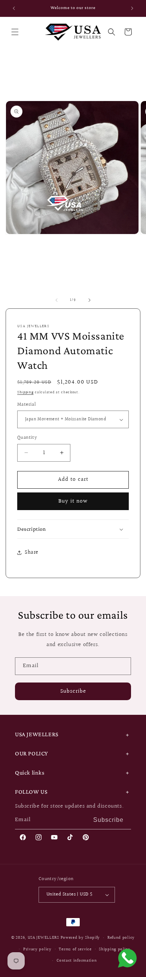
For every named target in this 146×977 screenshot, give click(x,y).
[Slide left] (56, 300)
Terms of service (75, 949)
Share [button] (32, 552)
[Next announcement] (132, 8)
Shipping (25, 392)
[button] (15, 32)
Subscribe (73, 691)
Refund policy (121, 938)
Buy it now (73, 501)
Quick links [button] (30, 772)
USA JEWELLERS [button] (36, 734)
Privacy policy (37, 949)
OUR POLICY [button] (31, 753)
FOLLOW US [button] (31, 791)
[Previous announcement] (14, 8)
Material (26, 404)
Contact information (77, 960)
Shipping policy (114, 949)
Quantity (27, 437)
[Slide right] (89, 300)
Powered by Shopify (80, 938)
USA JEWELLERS (43, 938)
